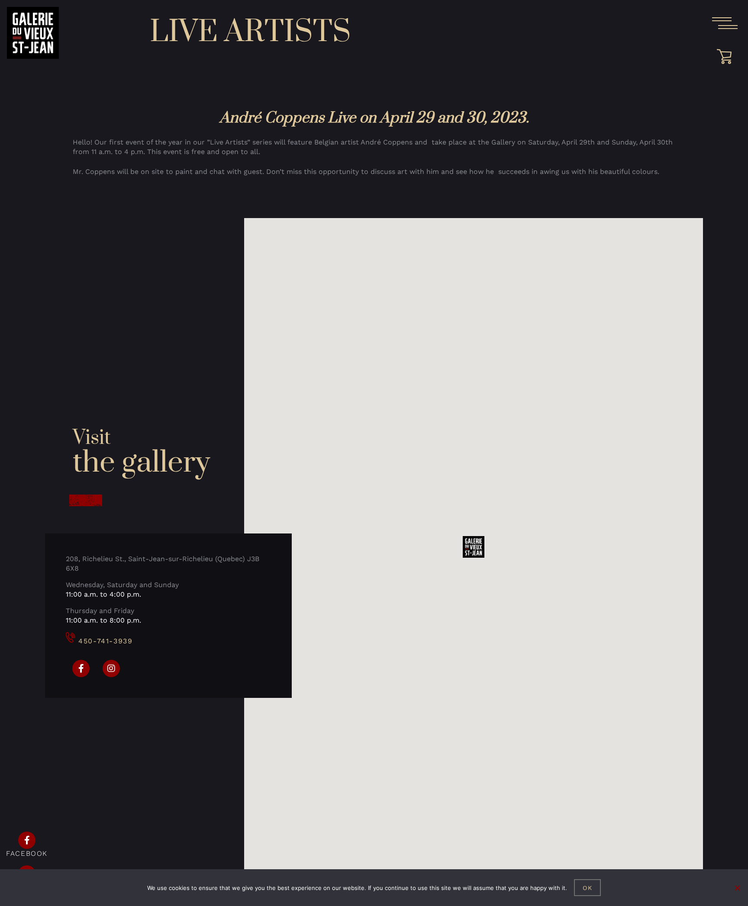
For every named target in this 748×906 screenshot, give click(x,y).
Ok (588, 887)
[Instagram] (111, 668)
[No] (737, 888)
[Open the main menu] (724, 23)
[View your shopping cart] (727, 56)
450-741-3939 (105, 641)
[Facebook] (81, 668)
